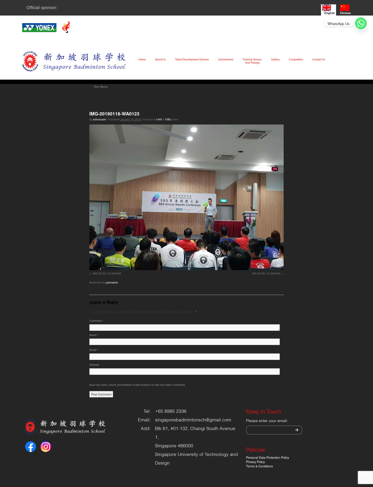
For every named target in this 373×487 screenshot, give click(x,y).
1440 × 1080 (163, 119)
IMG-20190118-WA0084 (266, 273)
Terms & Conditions (259, 466)
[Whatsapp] (361, 23)
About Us (160, 59)
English (329, 13)
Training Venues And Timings (252, 61)
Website (94, 365)
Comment (96, 321)
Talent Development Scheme (192, 59)
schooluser (99, 119)
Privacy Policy (255, 462)
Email (93, 350)
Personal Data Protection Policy (267, 457)
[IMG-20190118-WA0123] (186, 197)
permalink (112, 282)
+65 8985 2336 (170, 411)
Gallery (275, 59)
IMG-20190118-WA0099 (107, 273)
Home (142, 59)
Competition (296, 59)
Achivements (225, 59)
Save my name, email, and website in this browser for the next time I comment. (137, 385)
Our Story (98, 86)
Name (93, 335)
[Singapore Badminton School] (74, 61)
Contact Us (318, 59)
